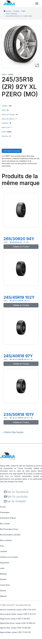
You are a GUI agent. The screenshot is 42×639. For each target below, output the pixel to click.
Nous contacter (6, 540)
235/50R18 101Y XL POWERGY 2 (19, 416)
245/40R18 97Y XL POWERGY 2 (18, 358)
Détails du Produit (21, 246)
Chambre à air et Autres (9, 557)
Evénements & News (8, 518)
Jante (2, 568)
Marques (3, 574)
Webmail (3, 596)
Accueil (3, 507)
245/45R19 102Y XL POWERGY (19, 299)
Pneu (2, 546)
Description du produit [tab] (12, 151)
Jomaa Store (5, 585)
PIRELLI (4, 74)
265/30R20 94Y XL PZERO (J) (19, 241)
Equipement (4, 563)
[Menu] (36, 3)
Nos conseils (5, 524)
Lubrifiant (3, 551)
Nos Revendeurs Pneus (9, 529)
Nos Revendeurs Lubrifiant (10, 535)
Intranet (3, 591)
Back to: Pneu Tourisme (14, 432)
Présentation (5, 512)
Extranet (3, 579)
